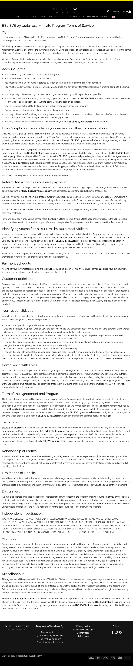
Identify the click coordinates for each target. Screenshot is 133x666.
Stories (66, 17)
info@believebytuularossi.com (49, 642)
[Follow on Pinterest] (120, 633)
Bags (43, 17)
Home (17, 17)
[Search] (108, 11)
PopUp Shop (78, 17)
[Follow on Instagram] (116, 633)
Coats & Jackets (29, 17)
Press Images (92, 17)
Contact (104, 17)
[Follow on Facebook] (112, 633)
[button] (116, 11)
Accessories (55, 17)
